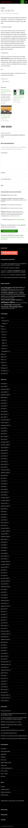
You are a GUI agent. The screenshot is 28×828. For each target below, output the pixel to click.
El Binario (3, 757)
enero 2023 (3, 467)
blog (3, 126)
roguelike (18, 300)
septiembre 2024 (5, 425)
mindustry (7, 296)
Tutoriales (3, 373)
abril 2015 (3, 684)
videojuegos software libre (6, 308)
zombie (13, 308)
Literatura (4, 345)
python (12, 297)
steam (20, 302)
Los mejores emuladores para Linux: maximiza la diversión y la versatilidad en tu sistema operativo (14, 718)
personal (9, 126)
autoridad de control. (15, 216)
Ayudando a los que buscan (14, 287)
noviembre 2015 (5, 664)
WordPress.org (4, 795)
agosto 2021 (4, 508)
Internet (3, 362)
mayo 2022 (3, 483)
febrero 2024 (4, 436)
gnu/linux (16, 292)
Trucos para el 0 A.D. (6, 710)
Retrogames (4, 368)
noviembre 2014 (5, 697)
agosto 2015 (4, 672)
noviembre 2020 (5, 531)
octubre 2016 (4, 636)
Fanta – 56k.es (4, 773)
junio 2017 (3, 614)
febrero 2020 (4, 556)
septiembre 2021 (5, 506)
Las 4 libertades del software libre (9, 733)
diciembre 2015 (4, 661)
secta (22, 299)
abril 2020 (3, 550)
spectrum (17, 302)
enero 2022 (3, 494)
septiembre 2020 (5, 536)
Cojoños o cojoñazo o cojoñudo (11, 267)
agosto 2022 (4, 475)
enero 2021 (3, 525)
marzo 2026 (4, 386)
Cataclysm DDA (5, 289)
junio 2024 (3, 428)
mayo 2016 (3, 647)
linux (24, 294)
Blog (2, 326)
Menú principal (26, 2)
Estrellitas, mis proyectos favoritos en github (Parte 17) (14, 738)
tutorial (25, 302)
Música (3, 348)
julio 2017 (3, 611)
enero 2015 (3, 692)
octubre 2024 (4, 422)
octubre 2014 (4, 700)
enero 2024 (3, 439)
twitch (2, 304)
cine (18, 289)
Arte (2, 318)
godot (22, 293)
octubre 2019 (4, 567)
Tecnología (3, 370)
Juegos (3, 343)
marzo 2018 (4, 595)
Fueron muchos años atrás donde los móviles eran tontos (13, 135)
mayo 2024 (3, 431)
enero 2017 (3, 628)
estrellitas (4, 293)
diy (17, 290)
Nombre (3, 172)
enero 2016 (3, 659)
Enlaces (3, 365)
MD (7, 13)
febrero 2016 (4, 656)
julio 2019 (3, 570)
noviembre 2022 (5, 469)
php (5, 297)
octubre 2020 (4, 533)
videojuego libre (16, 304)
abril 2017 (3, 620)
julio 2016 (3, 645)
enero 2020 (3, 558)
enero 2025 (3, 417)
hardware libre (9, 294)
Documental (21, 290)
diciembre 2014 (4, 695)
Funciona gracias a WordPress (7, 826)
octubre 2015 (4, 667)
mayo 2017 (3, 617)
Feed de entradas (5, 789)
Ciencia (2, 329)
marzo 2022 (4, 489)
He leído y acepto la (13, 219)
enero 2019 (3, 575)
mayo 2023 (3, 458)
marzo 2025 (4, 411)
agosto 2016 (4, 642)
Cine (3, 337)
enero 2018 (3, 597)
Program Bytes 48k (5, 751)
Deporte (3, 354)
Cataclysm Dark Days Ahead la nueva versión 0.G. (13, 730)
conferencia (22, 289)
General (3, 8)
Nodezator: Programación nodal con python (11, 724)
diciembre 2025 (4, 389)
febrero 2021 (4, 522)
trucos (22, 302)
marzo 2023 (4, 461)
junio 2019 (3, 572)
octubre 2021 (4, 503)
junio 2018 (3, 589)
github (11, 293)
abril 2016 (3, 650)
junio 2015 (3, 678)
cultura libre (11, 290)
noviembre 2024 (5, 419)
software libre (8, 302)
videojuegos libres (16, 307)
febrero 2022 (4, 492)
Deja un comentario (14, 13)
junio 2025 (3, 403)
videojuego (8, 304)
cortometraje (4, 290)
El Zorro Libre (4, 771)
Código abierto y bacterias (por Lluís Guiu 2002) (12, 800)
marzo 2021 (4, 520)
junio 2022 (3, 481)
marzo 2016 (4, 653)
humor (14, 294)
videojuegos (5, 307)
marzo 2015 (4, 686)
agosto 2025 (4, 397)
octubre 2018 (4, 583)
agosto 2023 (4, 450)
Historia (4, 340)
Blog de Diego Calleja (6, 762)
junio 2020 (3, 545)
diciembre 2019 (4, 561)
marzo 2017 (4, 622)
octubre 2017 (4, 603)
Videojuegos (5, 351)
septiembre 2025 (5, 394)
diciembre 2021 (4, 497)
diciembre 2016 (4, 631)
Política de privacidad (19, 219)
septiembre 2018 (5, 586)
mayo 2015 (3, 681)
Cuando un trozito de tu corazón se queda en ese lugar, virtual (6, 116)
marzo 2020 (4, 553)
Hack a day (3, 759)
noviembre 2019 (5, 564)
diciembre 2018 (4, 578)
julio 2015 (3, 675)
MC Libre (3, 776)
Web (2, 185)
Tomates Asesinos (6, 2)
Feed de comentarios (6, 792)
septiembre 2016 (5, 639)
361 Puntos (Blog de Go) (6, 768)
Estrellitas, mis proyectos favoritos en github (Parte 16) (14, 735)
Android (3, 287)
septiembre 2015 (5, 670)
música (2, 297)
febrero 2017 (4, 625)
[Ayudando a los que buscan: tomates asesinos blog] (7, 96)
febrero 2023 (4, 464)
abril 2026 (3, 383)
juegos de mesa (19, 294)
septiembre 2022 (5, 472)
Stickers (4, 323)
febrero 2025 (4, 414)
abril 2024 (3, 433)
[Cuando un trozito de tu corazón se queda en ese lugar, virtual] (6, 110)
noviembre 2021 (5, 500)
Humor (2, 359)
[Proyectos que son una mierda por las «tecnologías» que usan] (18, 92)
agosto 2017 (4, 608)
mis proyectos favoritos (17, 296)
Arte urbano (4, 320)
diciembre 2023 (4, 442)
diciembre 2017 (4, 600)
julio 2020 (3, 542)
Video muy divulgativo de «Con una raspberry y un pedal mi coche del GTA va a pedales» (14, 264)
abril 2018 (3, 592)
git (7, 292)
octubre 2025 (4, 392)
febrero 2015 (4, 689)
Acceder (3, 786)
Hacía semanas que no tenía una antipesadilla (15, 277)
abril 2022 (3, 486)
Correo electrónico (6, 179)
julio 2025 (3, 400)
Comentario (4, 152)
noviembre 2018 (5, 581)
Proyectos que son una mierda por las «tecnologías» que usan (18, 97)
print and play (8, 297)
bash (24, 287)
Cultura (3, 331)
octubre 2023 (4, 447)
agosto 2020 (4, 539)
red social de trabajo (8, 300)
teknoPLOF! (4, 754)
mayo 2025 (3, 406)
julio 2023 (3, 453)
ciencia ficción (14, 289)
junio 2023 (3, 456)
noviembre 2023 (5, 444)
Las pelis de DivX (5, 727)
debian (15, 290)
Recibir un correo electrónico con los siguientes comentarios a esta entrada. (13, 226)
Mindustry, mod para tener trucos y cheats (11, 721)
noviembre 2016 (5, 634)
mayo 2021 (3, 514)
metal (2, 296)
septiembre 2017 (5, 606)
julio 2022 (3, 478)
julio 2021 (3, 511)
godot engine (3, 294)
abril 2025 (3, 408)
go (19, 292)
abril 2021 (3, 517)
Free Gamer (3, 748)
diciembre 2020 (4, 528)
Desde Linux (4, 765)
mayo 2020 (3, 547)
